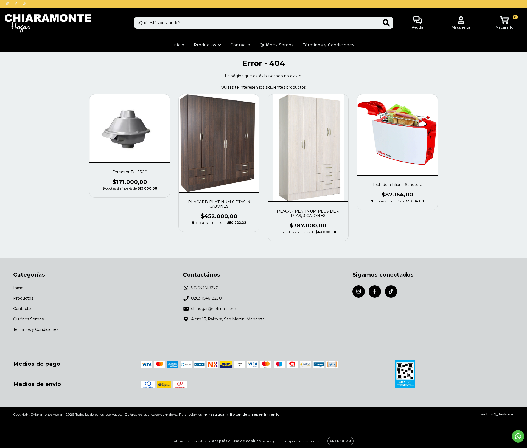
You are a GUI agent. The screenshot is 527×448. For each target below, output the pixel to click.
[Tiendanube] (497, 415)
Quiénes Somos (277, 45)
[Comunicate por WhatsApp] (518, 436)
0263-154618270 (206, 298)
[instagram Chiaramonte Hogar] (8, 3)
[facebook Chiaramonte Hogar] (16, 3)
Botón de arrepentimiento (255, 414)
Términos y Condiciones (328, 45)
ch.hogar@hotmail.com (213, 308)
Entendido (340, 441)
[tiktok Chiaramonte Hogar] (24, 3)
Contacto (240, 45)
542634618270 (204, 287)
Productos (206, 45)
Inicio (178, 45)
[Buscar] (386, 22)
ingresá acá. (214, 414)
